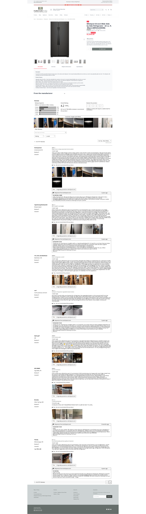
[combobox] (97, 10)
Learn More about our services (106, 2)
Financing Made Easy (38, 494)
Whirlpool (90, 30)
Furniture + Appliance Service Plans (60, 492)
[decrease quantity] (91, 49)
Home (35, 19)
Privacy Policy (75, 495)
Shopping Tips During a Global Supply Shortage (42, 495)
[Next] (84, 39)
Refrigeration (46, 19)
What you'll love (90, 38)
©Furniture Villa (36, 507)
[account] (108, 9)
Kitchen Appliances (40, 19)
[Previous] (35, 39)
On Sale (35, 492)
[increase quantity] (91, 48)
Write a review (98, 29)
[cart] (111, 9)
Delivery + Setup (57, 494)
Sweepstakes (36, 497)
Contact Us (75, 492)
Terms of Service (76, 494)
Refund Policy (75, 497)
